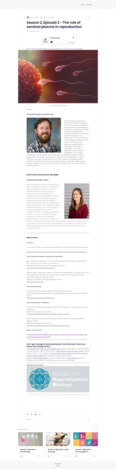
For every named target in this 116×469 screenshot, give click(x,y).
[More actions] (88, 17)
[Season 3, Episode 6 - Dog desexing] (58, 439)
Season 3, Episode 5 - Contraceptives (83, 450)
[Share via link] (40, 414)
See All (96, 429)
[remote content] (58, 40)
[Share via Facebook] (27, 414)
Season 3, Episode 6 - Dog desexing (58, 450)
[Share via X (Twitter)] (31, 414)
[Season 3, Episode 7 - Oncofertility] (30, 439)
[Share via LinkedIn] (36, 414)
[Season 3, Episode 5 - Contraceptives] (85, 439)
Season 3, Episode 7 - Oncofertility (28, 450)
